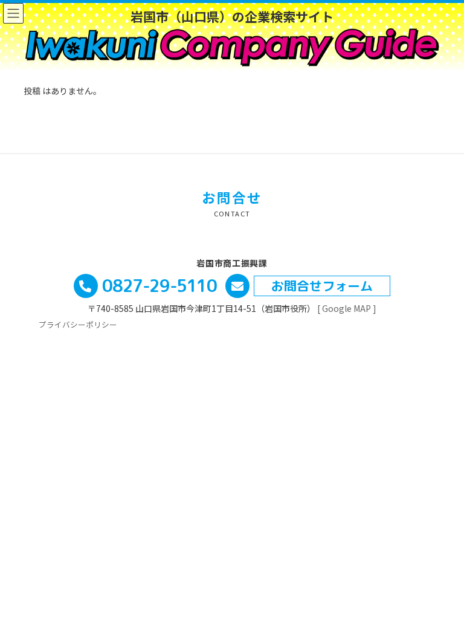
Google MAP (345, 308)
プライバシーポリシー (78, 324)
